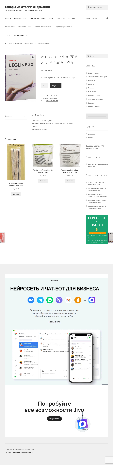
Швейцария (18, 44)
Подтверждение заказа (64, 27)
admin (90, 188)
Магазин (91, 88)
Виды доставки (20, 18)
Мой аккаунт (10, 27)
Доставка (91, 134)
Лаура (90, 206)
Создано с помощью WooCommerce (19, 452)
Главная (8, 18)
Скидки (7, 35)
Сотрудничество (20, 35)
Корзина (71, 18)
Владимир (92, 194)
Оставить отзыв (25, 27)
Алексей (91, 200)
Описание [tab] (8, 116)
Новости (91, 138)
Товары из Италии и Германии (27, 7)
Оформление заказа (43, 27)
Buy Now (55, 86)
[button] (33, 57)
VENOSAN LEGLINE (52, 101)
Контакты (60, 18)
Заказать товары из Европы (41, 18)
